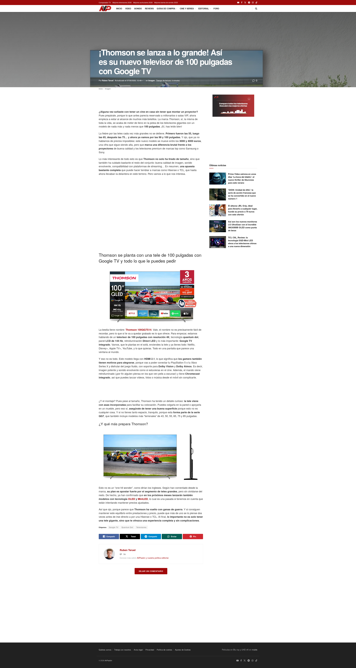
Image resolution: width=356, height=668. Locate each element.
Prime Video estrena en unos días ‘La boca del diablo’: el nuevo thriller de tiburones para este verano (242, 178)
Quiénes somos (105, 649)
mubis (254, 649)
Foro (216, 8)
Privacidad (149, 649)
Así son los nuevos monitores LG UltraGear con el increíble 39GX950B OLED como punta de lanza (242, 226)
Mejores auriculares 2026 (143, 2)
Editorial (203, 8)
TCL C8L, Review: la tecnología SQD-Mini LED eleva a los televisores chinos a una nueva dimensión (242, 242)
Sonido (138, 8)
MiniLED (143, 499)
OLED (131, 499)
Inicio (119, 8)
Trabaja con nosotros (122, 649)
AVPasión (108, 660)
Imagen (151, 80)
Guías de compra (166, 8)
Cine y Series (187, 8)
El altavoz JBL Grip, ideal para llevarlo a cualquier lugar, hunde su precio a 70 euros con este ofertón (242, 210)
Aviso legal (138, 649)
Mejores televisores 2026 (122, 2)
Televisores (141, 527)
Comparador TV (105, 2)
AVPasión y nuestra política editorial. (153, 557)
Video (128, 8)
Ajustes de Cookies (183, 649)
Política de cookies (164, 649)
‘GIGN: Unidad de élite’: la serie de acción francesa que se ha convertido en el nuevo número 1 (242, 194)
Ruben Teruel (107, 80)
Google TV (113, 527)
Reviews (149, 8)
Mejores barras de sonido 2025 (166, 2)
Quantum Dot (127, 527)
